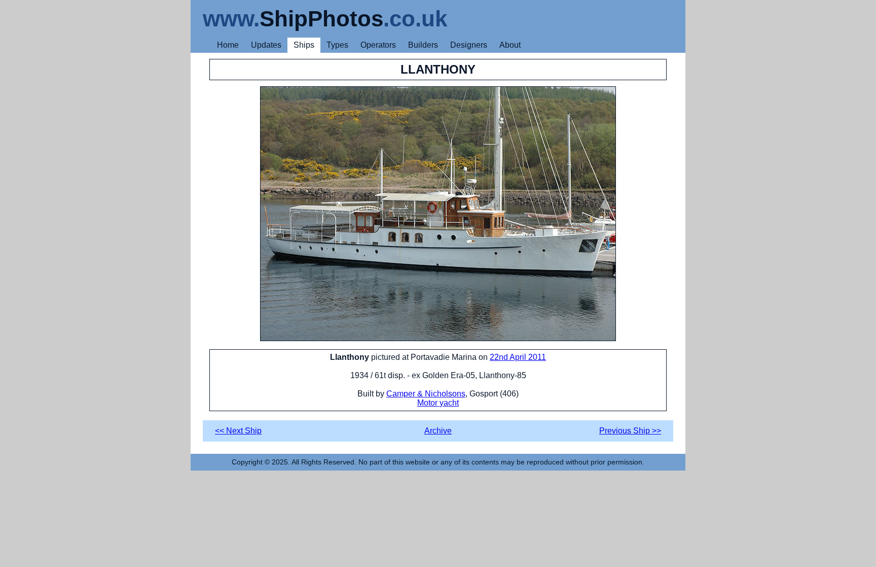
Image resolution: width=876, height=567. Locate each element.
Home (228, 45)
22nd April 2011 (518, 357)
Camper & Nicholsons (425, 393)
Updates (266, 45)
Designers (468, 45)
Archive (438, 430)
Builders (423, 45)
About (510, 45)
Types (337, 45)
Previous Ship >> (630, 430)
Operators (378, 45)
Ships (304, 45)
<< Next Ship (238, 430)
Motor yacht (438, 402)
